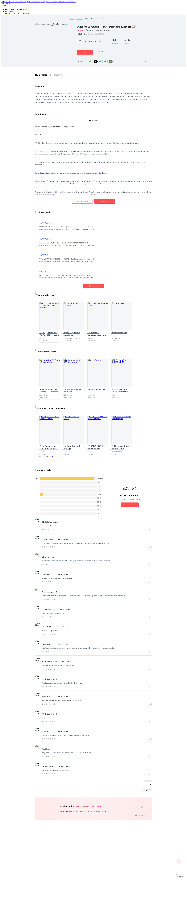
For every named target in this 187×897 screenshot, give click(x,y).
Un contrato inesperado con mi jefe (95, 333)
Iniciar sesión (71, 2)
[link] (72, 19)
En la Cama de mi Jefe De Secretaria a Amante (48, 447)
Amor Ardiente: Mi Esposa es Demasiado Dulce (49, 390)
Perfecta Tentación (96, 389)
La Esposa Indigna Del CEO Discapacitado (72, 390)
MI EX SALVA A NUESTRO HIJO (119, 390)
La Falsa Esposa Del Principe (72, 447)
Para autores (9, 11)
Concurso (24, 9)
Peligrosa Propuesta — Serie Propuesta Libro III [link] (100, 19)
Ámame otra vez (119, 332)
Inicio (72, 19)
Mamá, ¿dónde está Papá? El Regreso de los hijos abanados (48, 333)
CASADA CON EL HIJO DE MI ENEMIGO (96, 447)
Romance (79, 19)
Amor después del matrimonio (71, 333)
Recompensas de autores (13, 13)
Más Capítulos (93, 286)
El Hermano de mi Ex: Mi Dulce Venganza (120, 447)
